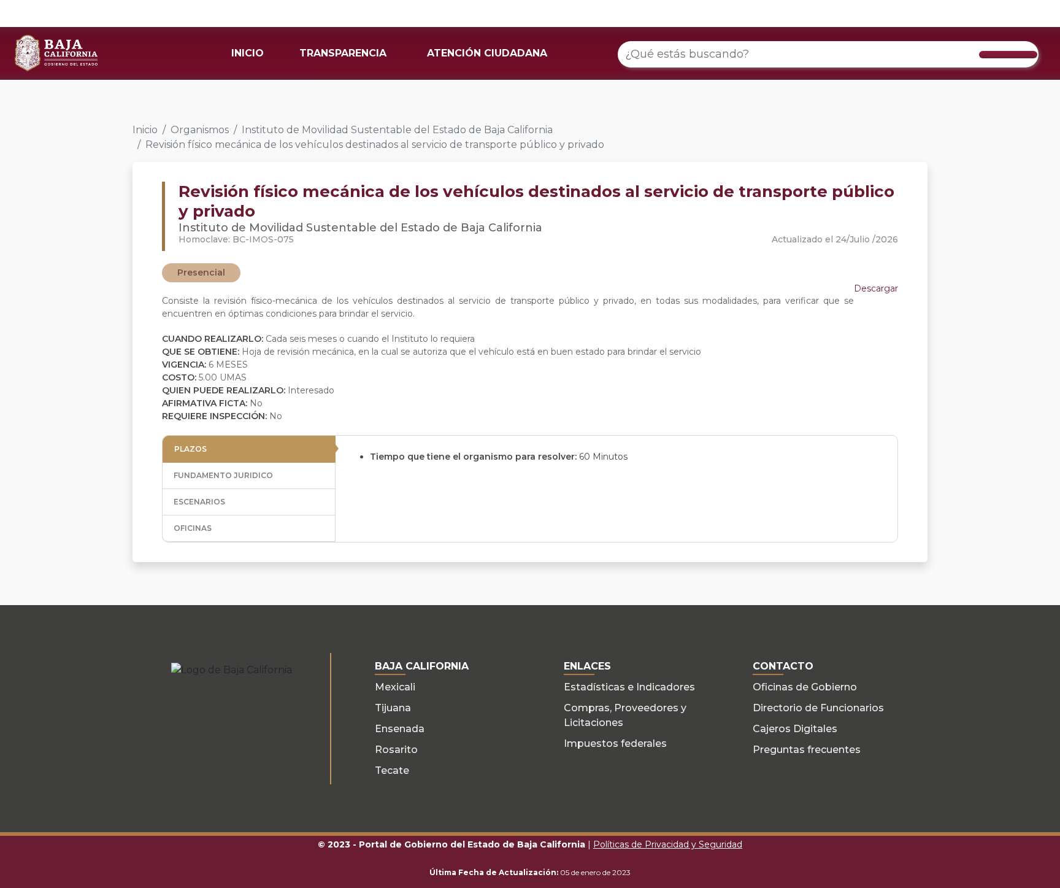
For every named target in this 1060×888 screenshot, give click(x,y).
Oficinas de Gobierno (805, 687)
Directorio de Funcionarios (818, 708)
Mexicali (395, 687)
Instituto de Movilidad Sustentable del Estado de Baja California (397, 130)
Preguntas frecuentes (807, 749)
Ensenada (399, 729)
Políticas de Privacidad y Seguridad (667, 844)
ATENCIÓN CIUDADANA (487, 53)
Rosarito (396, 749)
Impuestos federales (615, 743)
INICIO (247, 53)
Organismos (200, 130)
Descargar (876, 288)
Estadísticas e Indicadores (629, 687)
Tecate (392, 770)
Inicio (145, 130)
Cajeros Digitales (795, 729)
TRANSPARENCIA (342, 53)
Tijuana (393, 708)
